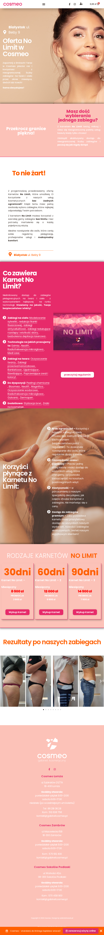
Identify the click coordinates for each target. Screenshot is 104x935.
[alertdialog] (52, 931)
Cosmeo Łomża (52, 776)
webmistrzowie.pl (66, 918)
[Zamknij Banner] (101, 931)
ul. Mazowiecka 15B (52, 831)
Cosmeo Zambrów (52, 825)
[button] (44, 4)
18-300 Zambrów (52, 835)
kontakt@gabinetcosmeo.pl (52, 816)
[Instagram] (75, 4)
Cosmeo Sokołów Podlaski (52, 867)
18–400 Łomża (52, 786)
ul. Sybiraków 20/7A (52, 782)
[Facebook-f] (69, 4)
